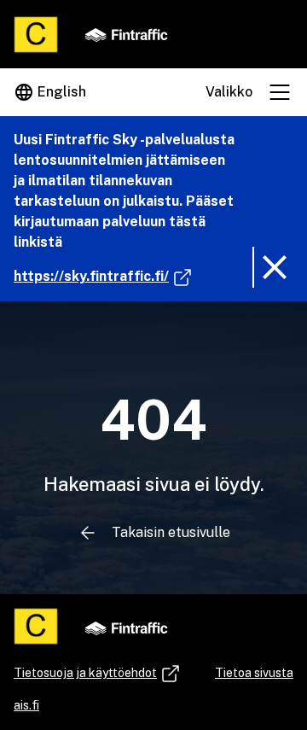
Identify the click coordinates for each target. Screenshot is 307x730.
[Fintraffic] (126, 34)
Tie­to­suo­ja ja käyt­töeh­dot (86, 675)
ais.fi (26, 705)
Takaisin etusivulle (171, 532)
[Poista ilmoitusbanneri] (272, 267)
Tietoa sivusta (254, 673)
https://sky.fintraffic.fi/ (103, 275)
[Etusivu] (36, 34)
